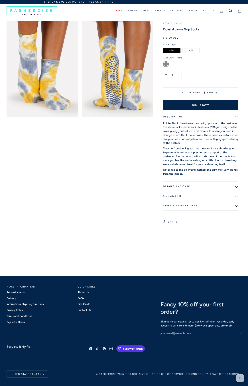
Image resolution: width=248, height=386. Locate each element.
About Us (83, 292)
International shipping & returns (25, 304)
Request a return (16, 292)
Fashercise (108, 374)
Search (131, 374)
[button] (119, 11)
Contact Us (84, 310)
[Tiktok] (97, 348)
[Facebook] (90, 348)
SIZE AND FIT (172, 196)
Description (172, 116)
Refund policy (197, 374)
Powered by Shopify (225, 374)
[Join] (238, 333)
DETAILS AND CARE (176, 186)
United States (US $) (25, 374)
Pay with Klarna (16, 322)
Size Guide (84, 304)
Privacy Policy (15, 310)
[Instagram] (111, 348)
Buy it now (200, 105)
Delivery (11, 298)
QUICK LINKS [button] (87, 286)
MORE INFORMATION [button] (21, 286)
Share (172, 221)
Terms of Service (170, 374)
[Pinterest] (104, 348)
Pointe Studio (172, 23)
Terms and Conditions (19, 316)
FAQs (81, 298)
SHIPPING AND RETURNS (180, 205)
